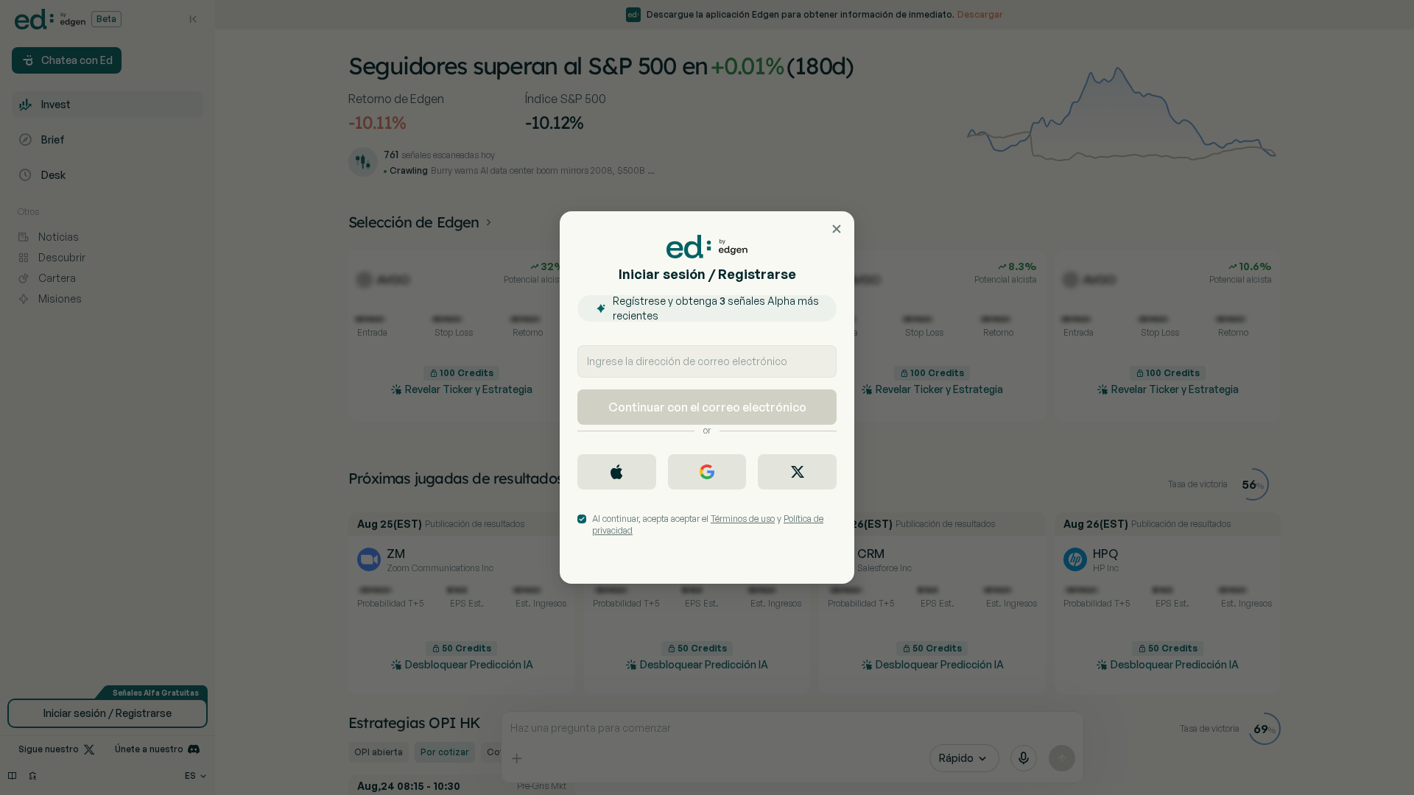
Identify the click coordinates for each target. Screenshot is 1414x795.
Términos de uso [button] (743, 518)
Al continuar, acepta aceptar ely (707, 524)
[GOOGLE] (707, 472)
